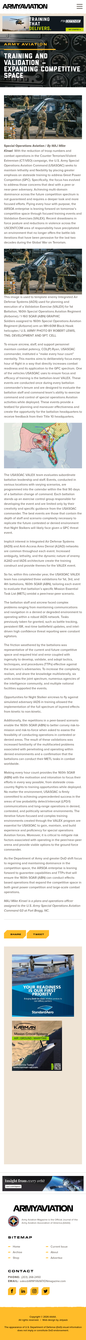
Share (15, 934)
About (54, 1252)
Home (16, 1247)
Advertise (56, 1258)
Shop (16, 1258)
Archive (17, 1252)
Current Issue (59, 1247)
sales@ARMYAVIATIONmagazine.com (43, 1281)
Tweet (38, 934)
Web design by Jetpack (55, 1320)
